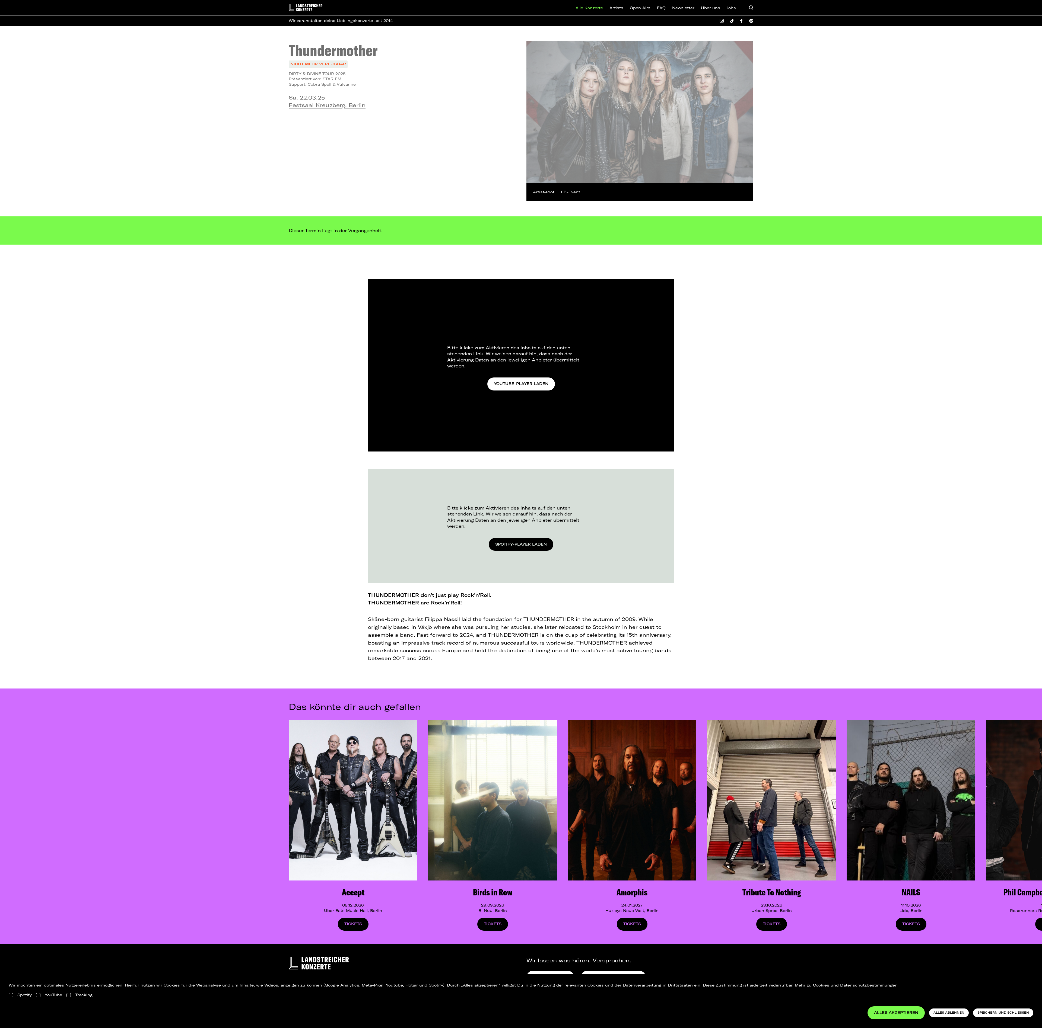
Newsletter (683, 7)
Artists (616, 7)
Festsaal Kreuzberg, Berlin (327, 105)
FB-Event (570, 192)
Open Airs (640, 7)
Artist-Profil (545, 192)
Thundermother (333, 50)
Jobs (731, 7)
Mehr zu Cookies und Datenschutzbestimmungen (846, 985)
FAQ (661, 7)
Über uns (710, 7)
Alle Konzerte (589, 7)
